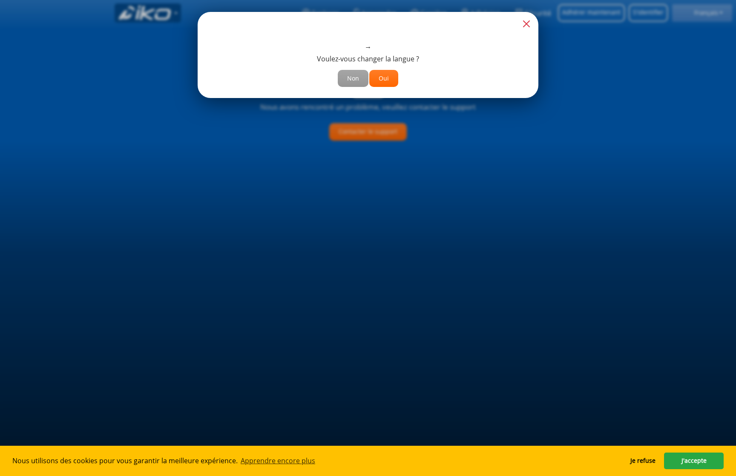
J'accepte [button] (694, 460)
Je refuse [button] (643, 460)
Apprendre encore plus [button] (278, 460)
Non (353, 78)
